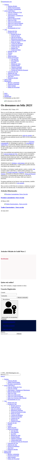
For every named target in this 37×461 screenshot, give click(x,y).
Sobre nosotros (12, 85)
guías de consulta (27, 135)
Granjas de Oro (15, 46)
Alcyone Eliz (14, 59)
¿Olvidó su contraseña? (9, 322)
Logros (10, 54)
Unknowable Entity (16, 68)
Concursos (21, 172)
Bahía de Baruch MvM (14, 18)
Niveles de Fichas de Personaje (19, 70)
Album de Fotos (12, 56)
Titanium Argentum (16, 67)
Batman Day (14, 48)
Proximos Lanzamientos (14, 9)
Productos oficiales (13, 78)
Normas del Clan (12, 31)
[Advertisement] (18, 230)
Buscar (19, 333)
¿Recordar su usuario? (9, 325)
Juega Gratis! (7, 79)
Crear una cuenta (7, 329)
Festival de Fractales (16, 45)
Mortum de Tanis (15, 64)
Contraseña (4, 296)
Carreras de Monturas (17, 43)
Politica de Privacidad (14, 87)
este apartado (20, 183)
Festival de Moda (16, 50)
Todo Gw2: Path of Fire (14, 21)
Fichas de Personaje (13, 57)
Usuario (3, 292)
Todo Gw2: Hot (12, 20)
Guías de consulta (12, 14)
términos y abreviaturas (18, 163)
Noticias (6, 4)
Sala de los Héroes (16, 37)
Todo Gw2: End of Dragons (15, 23)
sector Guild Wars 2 (9, 11)
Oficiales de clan (12, 51)
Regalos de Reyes (16, 34)
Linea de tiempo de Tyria (10, 154)
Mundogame (7, 81)
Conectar (4, 319)
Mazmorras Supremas (17, 39)
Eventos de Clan (12, 32)
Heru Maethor (15, 60)
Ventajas (10, 53)
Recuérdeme (6, 299)
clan (34, 169)
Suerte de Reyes (15, 36)
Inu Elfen (13, 62)
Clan (5, 29)
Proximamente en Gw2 (14, 28)
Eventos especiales (12, 172)
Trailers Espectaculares (14, 7)
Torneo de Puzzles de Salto (18, 40)
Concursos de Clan (13, 71)
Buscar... (3, 332)
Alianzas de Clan (12, 73)
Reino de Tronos (15, 42)
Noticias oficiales (12, 6)
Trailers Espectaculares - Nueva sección (12, 207)
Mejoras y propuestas (13, 82)
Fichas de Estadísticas (14, 75)
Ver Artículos (4, 258)
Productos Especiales (13, 84)
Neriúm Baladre (15, 65)
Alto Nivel (11, 76)
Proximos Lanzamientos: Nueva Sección (12, 197)
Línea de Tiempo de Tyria (15, 12)
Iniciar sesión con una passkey (9, 317)
